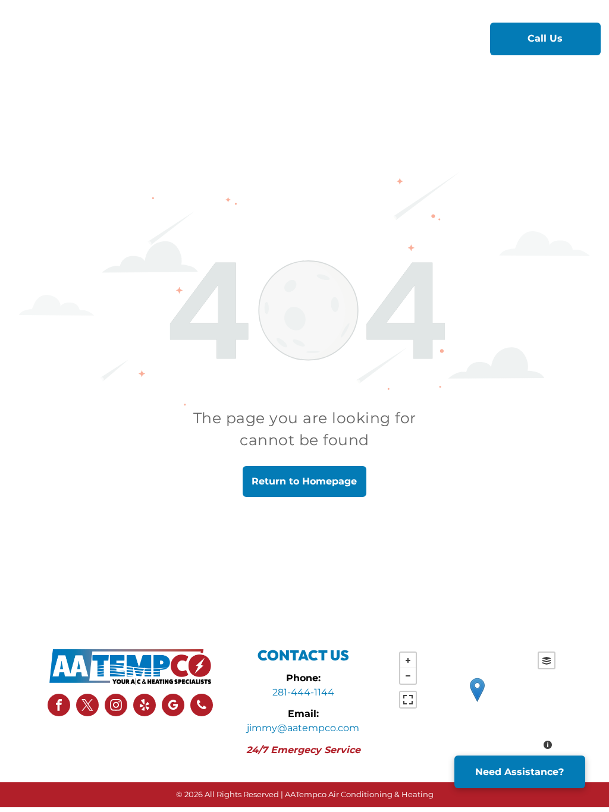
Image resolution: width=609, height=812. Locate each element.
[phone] (201, 706)
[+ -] (477, 702)
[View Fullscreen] (408, 699)
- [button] (408, 676)
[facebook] (59, 706)
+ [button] (408, 660)
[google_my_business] (173, 706)
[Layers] (546, 660)
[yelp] (144, 706)
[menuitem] (201, 38)
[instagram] (116, 706)
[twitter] (87, 706)
